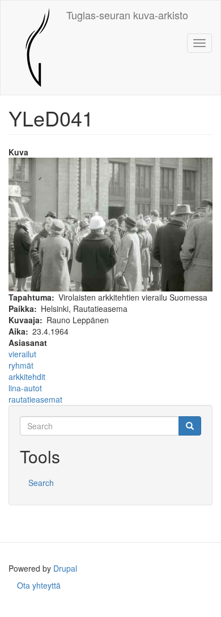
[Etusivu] (33, 47)
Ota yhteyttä (39, 585)
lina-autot (25, 388)
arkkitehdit (26, 376)
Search (41, 482)
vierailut (22, 354)
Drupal (65, 568)
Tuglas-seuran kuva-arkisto (127, 14)
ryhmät (20, 365)
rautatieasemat (35, 399)
